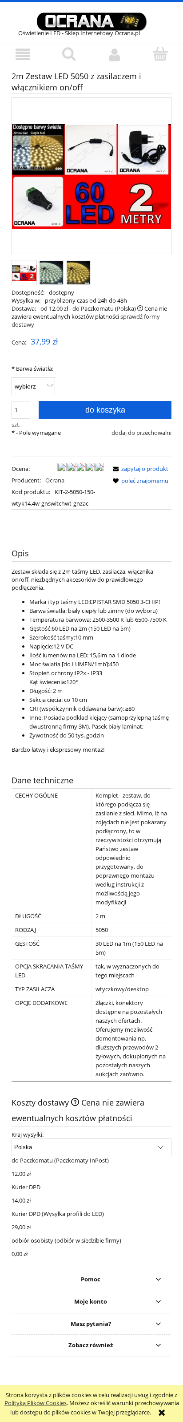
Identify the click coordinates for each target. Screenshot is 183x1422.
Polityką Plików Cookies (35, 1403)
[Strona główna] (91, 20)
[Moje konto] (114, 54)
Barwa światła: (32, 369)
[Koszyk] (160, 54)
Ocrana (54, 480)
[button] (23, 54)
